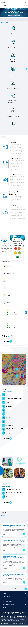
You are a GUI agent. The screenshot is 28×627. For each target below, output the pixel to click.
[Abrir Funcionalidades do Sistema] (23, 2)
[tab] (14, 19)
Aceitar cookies (21, 623)
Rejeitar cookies (15, 623)
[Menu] (2, 5)
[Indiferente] (15, 252)
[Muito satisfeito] (17, 257)
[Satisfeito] (19, 252)
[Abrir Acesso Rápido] (21, 2)
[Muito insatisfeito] (15, 248)
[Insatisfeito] (19, 248)
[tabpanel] (14, 12)
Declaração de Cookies (15, 620)
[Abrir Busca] (25, 2)
